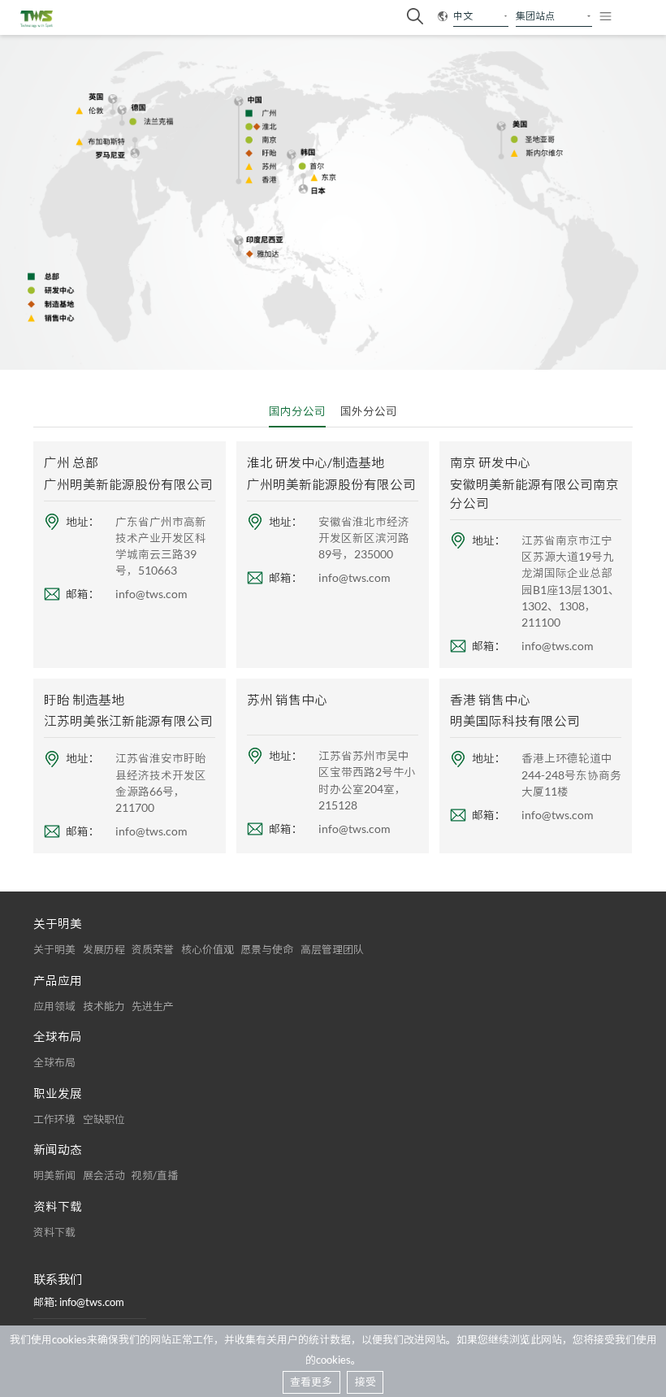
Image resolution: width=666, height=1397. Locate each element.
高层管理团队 (332, 949)
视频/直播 (155, 1175)
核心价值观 (207, 949)
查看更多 (311, 1381)
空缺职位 (104, 1119)
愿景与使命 (266, 949)
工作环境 (54, 1119)
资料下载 (54, 1232)
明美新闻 (54, 1175)
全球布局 (54, 1062)
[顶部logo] (37, 19)
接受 (365, 1381)
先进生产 (153, 1006)
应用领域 (54, 1006)
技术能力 (104, 1006)
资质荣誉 (153, 949)
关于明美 (54, 949)
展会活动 (104, 1175)
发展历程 (104, 949)
